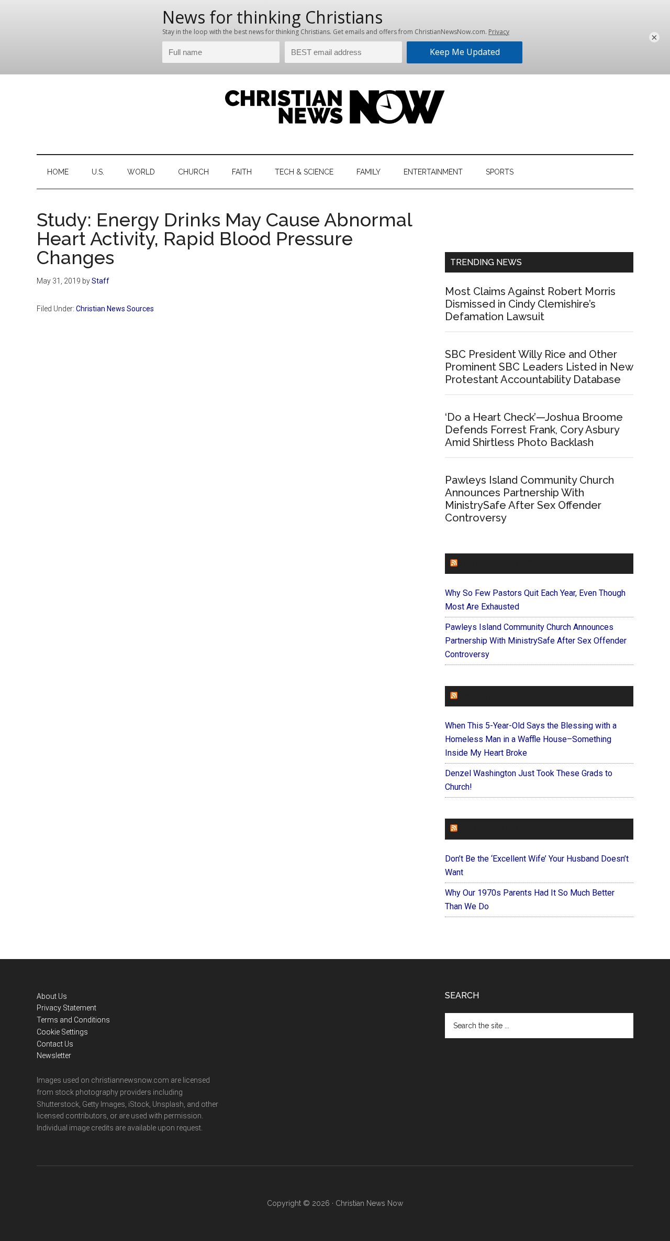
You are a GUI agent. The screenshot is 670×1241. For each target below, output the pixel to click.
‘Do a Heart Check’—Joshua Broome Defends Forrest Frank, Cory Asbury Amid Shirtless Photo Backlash (534, 430)
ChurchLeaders (497, 564)
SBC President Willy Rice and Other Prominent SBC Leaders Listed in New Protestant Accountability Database (539, 367)
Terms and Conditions (73, 1020)
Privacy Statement (66, 1008)
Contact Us (55, 1044)
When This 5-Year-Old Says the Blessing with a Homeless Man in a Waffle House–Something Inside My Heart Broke (531, 739)
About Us (52, 996)
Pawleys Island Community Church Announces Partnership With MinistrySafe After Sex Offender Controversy (529, 499)
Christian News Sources (115, 308)
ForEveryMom (493, 829)
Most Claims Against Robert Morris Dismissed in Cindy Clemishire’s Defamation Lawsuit (530, 304)
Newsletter (54, 1055)
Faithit (476, 696)
